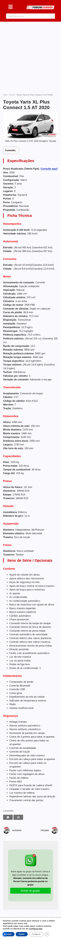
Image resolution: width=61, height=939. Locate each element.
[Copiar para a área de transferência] (18, 817)
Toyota (12, 95)
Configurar (36, 934)
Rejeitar (22, 934)
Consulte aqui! (49, 168)
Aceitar (9, 934)
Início (5, 95)
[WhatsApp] (8, 817)
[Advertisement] (30, 56)
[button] (10, 7)
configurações (35, 928)
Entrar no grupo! (30, 890)
